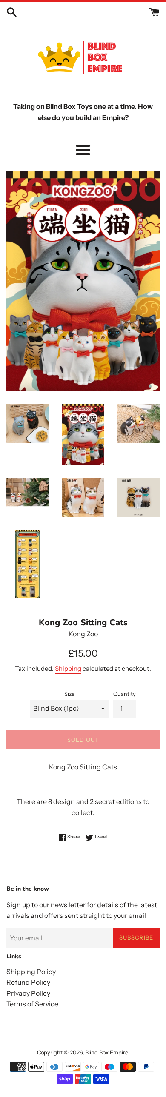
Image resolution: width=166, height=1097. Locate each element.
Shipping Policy (31, 971)
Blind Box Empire (106, 1052)
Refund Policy (28, 982)
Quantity (124, 694)
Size (69, 694)
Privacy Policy (28, 993)
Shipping (68, 668)
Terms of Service (32, 1004)
